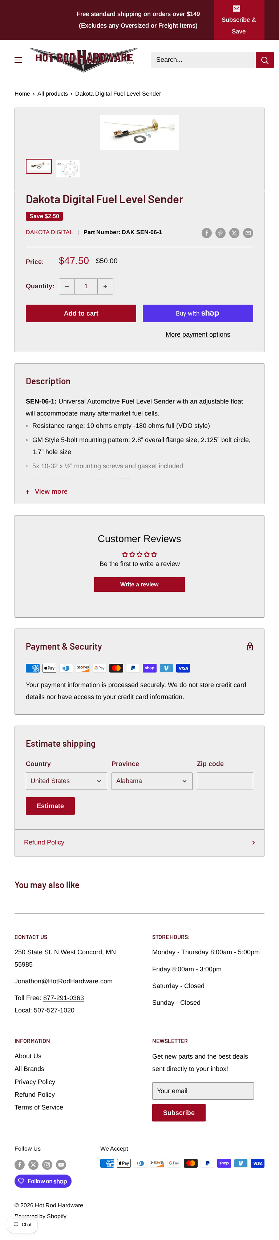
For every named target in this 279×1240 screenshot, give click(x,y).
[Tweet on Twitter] (234, 233)
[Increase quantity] (105, 286)
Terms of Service (39, 1107)
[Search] (265, 60)
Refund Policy (44, 842)
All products (52, 94)
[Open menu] (18, 60)
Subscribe (179, 1112)
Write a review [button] (139, 584)
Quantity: (40, 286)
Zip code (210, 763)
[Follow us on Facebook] (20, 1164)
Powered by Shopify (40, 1216)
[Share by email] (248, 233)
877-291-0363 (63, 998)
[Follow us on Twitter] (33, 1164)
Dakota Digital (49, 232)
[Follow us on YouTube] (61, 1164)
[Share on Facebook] (207, 233)
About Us (28, 1056)
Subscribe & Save (239, 25)
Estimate (50, 806)
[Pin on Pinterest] (220, 233)
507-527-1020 (54, 1010)
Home (22, 94)
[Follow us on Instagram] (47, 1164)
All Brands (29, 1068)
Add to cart (81, 313)
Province (125, 763)
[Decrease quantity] (66, 286)
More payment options (198, 334)
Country (38, 763)
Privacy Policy (35, 1081)
